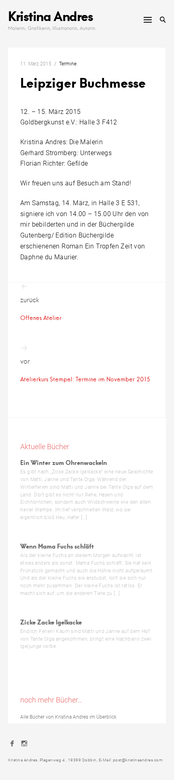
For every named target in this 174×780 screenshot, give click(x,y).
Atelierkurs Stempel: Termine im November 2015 (85, 379)
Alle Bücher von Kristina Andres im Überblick (68, 717)
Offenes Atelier (41, 318)
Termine (67, 64)
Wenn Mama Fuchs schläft (57, 546)
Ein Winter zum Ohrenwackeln (63, 462)
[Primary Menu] (148, 20)
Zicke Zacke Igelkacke (51, 622)
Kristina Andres (50, 15)
